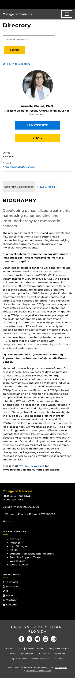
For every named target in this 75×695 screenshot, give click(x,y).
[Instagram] (54, 639)
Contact (29, 649)
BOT (21, 649)
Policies (12, 654)
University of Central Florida (37, 629)
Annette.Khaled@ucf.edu (19, 166)
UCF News (58, 659)
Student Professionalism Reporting (32, 553)
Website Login (19, 564)
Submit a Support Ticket (25, 557)
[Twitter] (29, 639)
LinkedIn (12, 604)
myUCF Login (18, 546)
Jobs (50, 649)
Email (37, 137)
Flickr (9, 595)
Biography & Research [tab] (19, 186)
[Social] (37, 639)
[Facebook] (21, 639)
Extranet (15, 539)
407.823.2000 (61, 667)
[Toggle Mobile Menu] (71, 4)
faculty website (34, 466)
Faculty (40, 649)
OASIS (14, 550)
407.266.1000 (30, 506)
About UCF (10, 649)
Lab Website (37, 125)
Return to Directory (17, 63)
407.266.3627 (47, 514)
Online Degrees (62, 649)
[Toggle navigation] (66, 14)
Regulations (59, 654)
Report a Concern (19, 659)
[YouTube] (45, 639)
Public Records (43, 654)
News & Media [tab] (46, 186)
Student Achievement (40, 659)
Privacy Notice (26, 654)
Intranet (15, 542)
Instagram (13, 586)
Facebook (11, 582)
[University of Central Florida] (26, 4)
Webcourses (17, 561)
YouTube (11, 600)
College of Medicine (17, 14)
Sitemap (8, 521)
